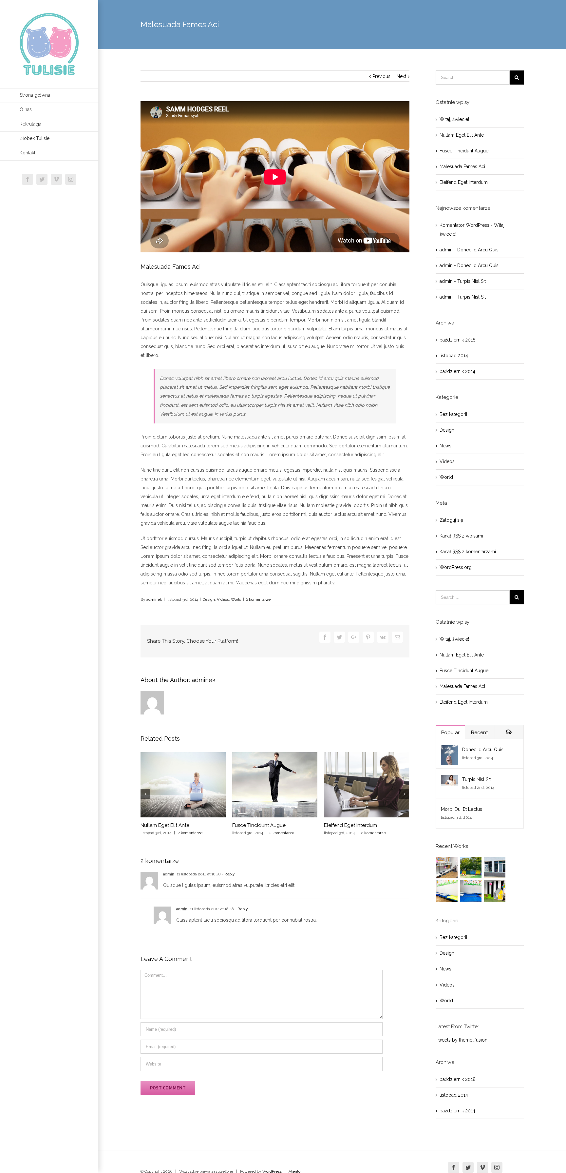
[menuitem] (49, 95)
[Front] (494, 867)
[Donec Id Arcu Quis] (449, 749)
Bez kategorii (453, 414)
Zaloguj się (451, 520)
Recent (479, 732)
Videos (223, 599)
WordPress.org (456, 567)
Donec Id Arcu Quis (478, 249)
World (236, 599)
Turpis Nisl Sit (471, 281)
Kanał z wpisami (461, 535)
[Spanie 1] (447, 891)
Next (401, 76)
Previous (381, 76)
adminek (154, 599)
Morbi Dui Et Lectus (461, 809)
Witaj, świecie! (454, 119)
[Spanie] (471, 891)
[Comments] (508, 732)
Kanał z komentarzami (468, 551)
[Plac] (471, 867)
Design (208, 599)
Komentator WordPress (464, 225)
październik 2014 (457, 371)
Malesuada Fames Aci (462, 166)
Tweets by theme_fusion (461, 1040)
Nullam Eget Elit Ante (165, 825)
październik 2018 (458, 339)
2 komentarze (258, 599)
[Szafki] (447, 867)
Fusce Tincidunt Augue (259, 825)
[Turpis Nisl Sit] (449, 779)
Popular (450, 732)
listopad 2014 (454, 355)
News (445, 445)
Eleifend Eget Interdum (350, 825)
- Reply (228, 874)
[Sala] (494, 891)
